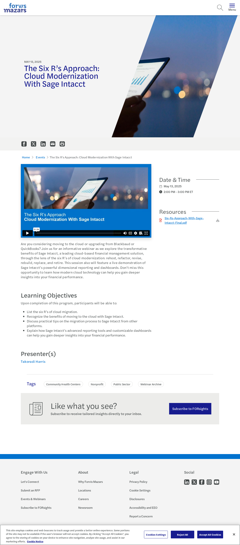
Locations (84, 490)
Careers (83, 499)
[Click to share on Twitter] (33, 144)
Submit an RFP (30, 490)
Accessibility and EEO (143, 507)
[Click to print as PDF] (62, 144)
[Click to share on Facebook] (24, 144)
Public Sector (121, 384)
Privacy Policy (138, 481)
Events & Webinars (33, 499)
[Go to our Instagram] (209, 481)
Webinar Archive (150, 384)
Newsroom (85, 507)
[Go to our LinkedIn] (186, 481)
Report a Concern (141, 516)
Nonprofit (97, 384)
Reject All (182, 534)
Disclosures (137, 499)
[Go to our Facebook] (201, 481)
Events (40, 157)
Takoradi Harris (33, 361)
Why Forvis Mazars (90, 481)
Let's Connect (30, 481)
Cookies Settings (156, 534)
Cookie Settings (139, 490)
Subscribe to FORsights (190, 408)
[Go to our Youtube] (216, 481)
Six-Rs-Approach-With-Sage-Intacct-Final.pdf (184, 220)
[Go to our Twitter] (194, 481)
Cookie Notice (35, 541)
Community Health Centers (63, 384)
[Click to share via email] (52, 144)
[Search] (220, 7)
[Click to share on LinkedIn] (43, 144)
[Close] (234, 534)
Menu (232, 9)
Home (26, 157)
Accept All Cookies (210, 534)
